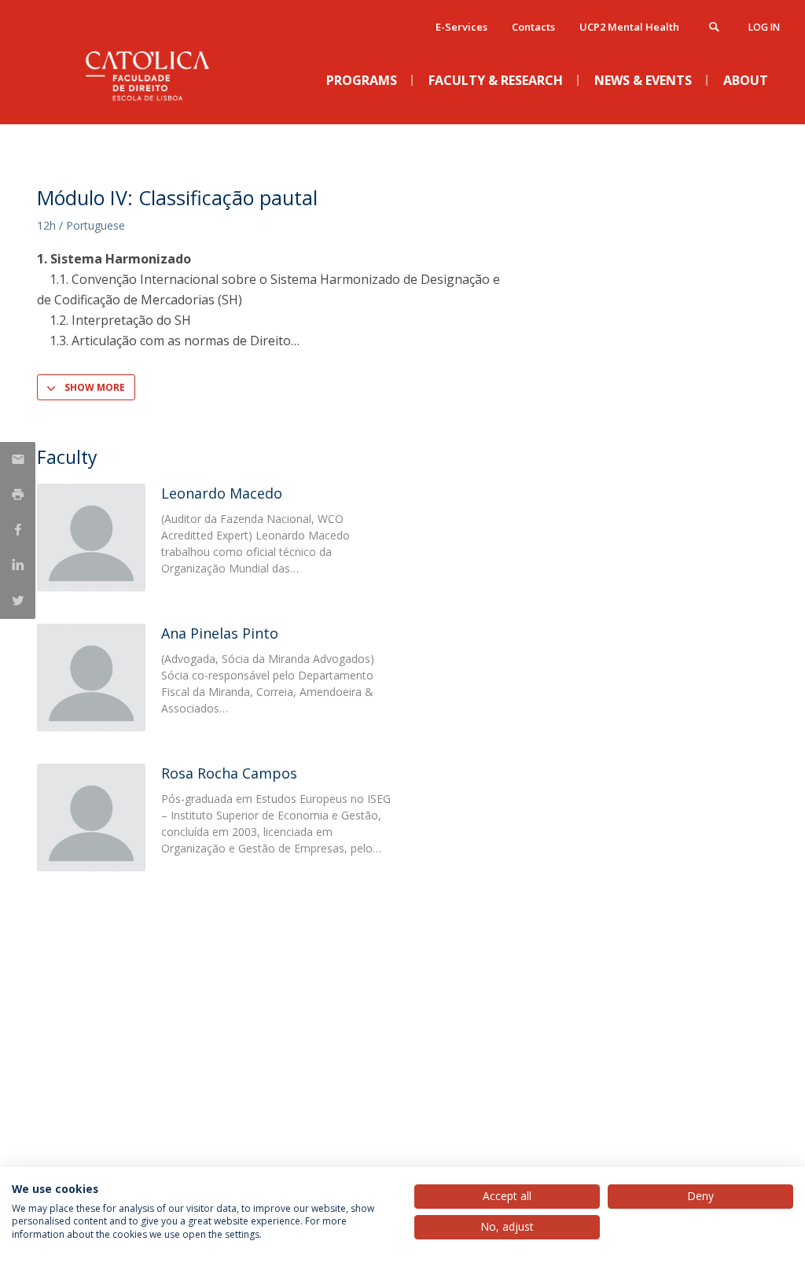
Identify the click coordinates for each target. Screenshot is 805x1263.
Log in (764, 27)
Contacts (533, 27)
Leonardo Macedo (221, 493)
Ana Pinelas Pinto (219, 633)
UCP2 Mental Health (629, 27)
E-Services (461, 27)
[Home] (155, 111)
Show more (94, 387)
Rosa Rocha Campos (229, 773)
